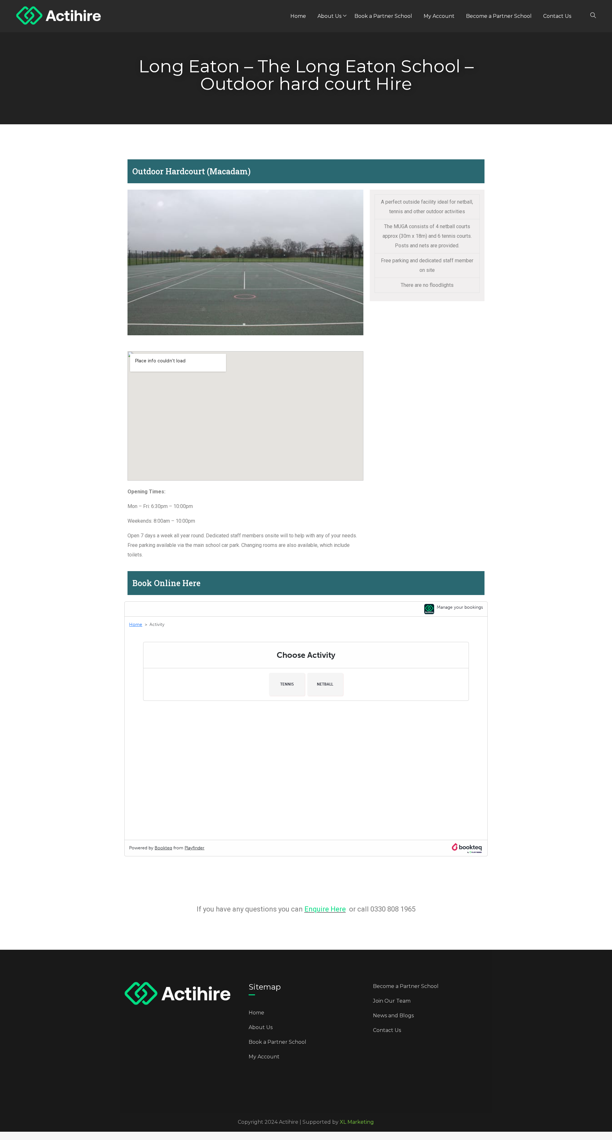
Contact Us (557, 16)
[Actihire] (58, 16)
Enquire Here (325, 909)
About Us (329, 16)
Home (298, 16)
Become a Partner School (499, 16)
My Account (439, 16)
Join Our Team (392, 1001)
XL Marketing (357, 1122)
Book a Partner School (383, 16)
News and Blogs (393, 1016)
